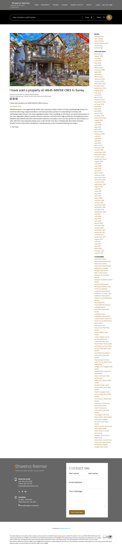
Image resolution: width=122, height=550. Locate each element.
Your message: (76, 491)
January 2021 (98, 150)
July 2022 (97, 123)
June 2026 (98, 61)
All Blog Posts (99, 36)
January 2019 (98, 203)
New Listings (98, 39)
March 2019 (98, 198)
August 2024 (98, 90)
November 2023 (100, 102)
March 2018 (98, 223)
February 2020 (99, 175)
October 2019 (99, 182)
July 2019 (97, 189)
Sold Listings (98, 48)
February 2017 (99, 251)
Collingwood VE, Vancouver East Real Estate (101, 309)
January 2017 (99, 253)
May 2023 (97, 109)
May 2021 (97, 141)
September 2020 (100, 159)
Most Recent (98, 54)
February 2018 (99, 226)
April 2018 (97, 221)
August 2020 (98, 161)
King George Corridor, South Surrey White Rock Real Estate (33, 96)
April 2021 (97, 143)
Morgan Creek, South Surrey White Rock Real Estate (102, 387)
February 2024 (99, 100)
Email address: (76, 482)
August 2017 (98, 239)
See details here (15, 106)
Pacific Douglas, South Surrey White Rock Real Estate (102, 394)
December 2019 (99, 178)
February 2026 (99, 70)
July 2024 (97, 93)
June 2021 (97, 139)
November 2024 (100, 84)
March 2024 (98, 97)
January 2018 (99, 228)
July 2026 (97, 58)
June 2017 (97, 244)
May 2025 (97, 72)
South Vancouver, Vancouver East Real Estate (101, 410)
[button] (19, 491)
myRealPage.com (64, 528)
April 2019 (97, 196)
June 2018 (97, 216)
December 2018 (99, 205)
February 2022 (99, 134)
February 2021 (99, 148)
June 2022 (97, 125)
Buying (55, 5)
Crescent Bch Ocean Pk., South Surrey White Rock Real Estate (103, 321)
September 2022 (100, 118)
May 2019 (97, 194)
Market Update (77, 5)
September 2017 (100, 237)
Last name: (93, 473)
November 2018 (99, 207)
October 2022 (99, 116)
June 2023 (97, 106)
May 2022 (97, 127)
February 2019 (99, 200)
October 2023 (99, 104)
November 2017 (99, 232)
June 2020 (98, 166)
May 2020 (97, 168)
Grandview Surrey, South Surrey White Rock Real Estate (103, 348)
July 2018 (97, 214)
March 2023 (98, 113)
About (88, 5)
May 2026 (97, 63)
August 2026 (98, 56)
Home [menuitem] (36, 5)
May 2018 (97, 219)
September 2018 (100, 212)
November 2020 (100, 155)
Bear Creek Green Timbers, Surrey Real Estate (101, 275)
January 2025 (99, 81)
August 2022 (98, 120)
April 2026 (97, 65)
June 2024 (98, 95)
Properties (45, 5)
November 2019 (99, 180)
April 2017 (97, 246)
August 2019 (98, 187)
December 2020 (100, 152)
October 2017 (99, 235)
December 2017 (99, 230)
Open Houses (99, 41)
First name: (74, 473)
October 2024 (99, 86)
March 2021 (98, 145)
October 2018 (99, 210)
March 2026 (98, 68)
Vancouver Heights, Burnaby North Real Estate (101, 421)
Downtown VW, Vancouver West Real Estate (101, 328)
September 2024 (100, 88)
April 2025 (97, 74)
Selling (64, 5)
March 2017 (98, 248)
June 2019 (97, 191)
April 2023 (97, 111)
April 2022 (97, 129)
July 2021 (97, 136)
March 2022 (98, 132)
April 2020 (97, 171)
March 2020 (98, 173)
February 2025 (99, 79)
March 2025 (98, 77)
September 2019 (100, 184)
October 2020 (99, 157)
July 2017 (97, 242)
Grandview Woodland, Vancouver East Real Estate (102, 355)
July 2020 (97, 164)
